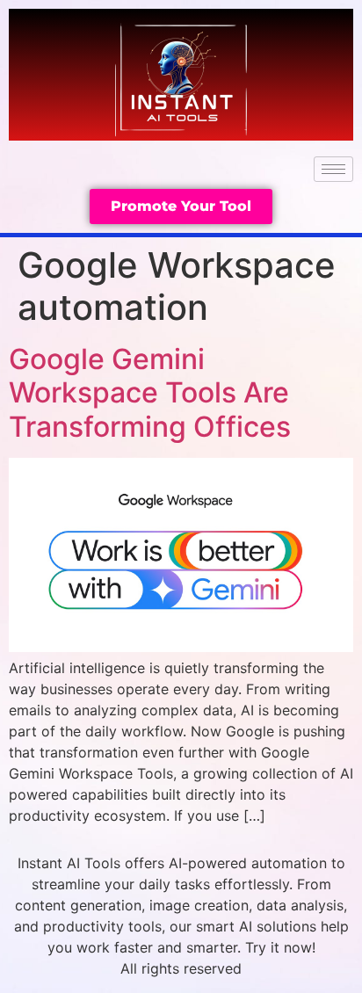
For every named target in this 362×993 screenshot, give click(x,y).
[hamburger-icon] (333, 169)
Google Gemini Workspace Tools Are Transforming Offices (150, 393)
